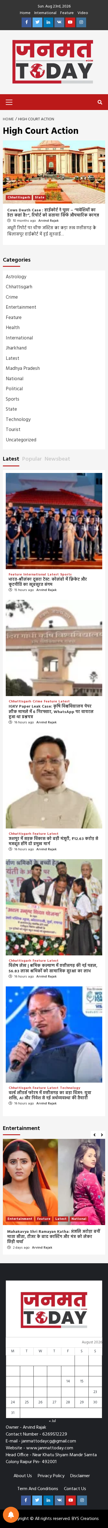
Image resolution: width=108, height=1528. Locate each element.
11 (26, 1381)
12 (40, 1381)
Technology (18, 420)
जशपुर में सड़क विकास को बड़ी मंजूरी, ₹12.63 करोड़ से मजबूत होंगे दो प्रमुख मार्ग (53, 841)
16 (95, 1381)
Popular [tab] (32, 459)
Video (82, 13)
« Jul (52, 1421)
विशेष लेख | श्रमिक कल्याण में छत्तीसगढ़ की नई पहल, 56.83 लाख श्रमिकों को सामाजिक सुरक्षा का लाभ (53, 968)
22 (82, 1392)
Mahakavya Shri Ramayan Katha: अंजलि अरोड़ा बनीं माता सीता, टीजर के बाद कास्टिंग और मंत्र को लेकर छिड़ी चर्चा (53, 1236)
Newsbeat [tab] (57, 459)
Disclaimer (80, 1476)
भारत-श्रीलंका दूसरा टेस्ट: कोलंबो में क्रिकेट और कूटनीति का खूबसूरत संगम (48, 582)
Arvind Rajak (48, 221)
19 (40, 1392)
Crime (12, 297)
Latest (12, 358)
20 (54, 1392)
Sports (12, 399)
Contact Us (75, 1489)
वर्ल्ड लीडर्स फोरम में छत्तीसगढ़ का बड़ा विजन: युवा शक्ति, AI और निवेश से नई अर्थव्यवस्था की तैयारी (50, 1096)
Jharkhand (16, 348)
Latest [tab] (11, 459)
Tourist (13, 430)
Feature (67, 13)
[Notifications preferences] (11, 1515)
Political (14, 389)
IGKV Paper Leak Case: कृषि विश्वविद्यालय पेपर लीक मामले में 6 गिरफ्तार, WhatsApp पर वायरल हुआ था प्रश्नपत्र (51, 711)
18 (27, 1392)
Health (13, 328)
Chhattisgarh (18, 197)
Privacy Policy (51, 1476)
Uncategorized (21, 440)
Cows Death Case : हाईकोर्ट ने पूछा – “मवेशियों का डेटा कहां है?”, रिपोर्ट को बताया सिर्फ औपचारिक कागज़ (53, 213)
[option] (54, 1198)
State (39, 197)
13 (54, 1381)
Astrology (16, 277)
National (14, 379)
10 (13, 1381)
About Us (23, 1476)
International (45, 13)
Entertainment (21, 307)
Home (25, 13)
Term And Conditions (37, 1489)
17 (12, 1392)
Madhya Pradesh (23, 368)
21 (68, 1392)
